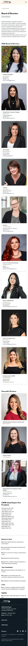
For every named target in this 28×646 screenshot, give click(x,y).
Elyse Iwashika (6, 76)
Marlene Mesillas (6, 377)
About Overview (5, 8)
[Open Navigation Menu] (26, 2)
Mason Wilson (6, 339)
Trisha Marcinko (6, 226)
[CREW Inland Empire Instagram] (25, 631)
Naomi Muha (5, 189)
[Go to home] (6, 2)
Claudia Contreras (7, 264)
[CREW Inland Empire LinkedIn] (23, 631)
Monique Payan (6, 151)
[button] (14, 620)
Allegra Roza (5, 113)
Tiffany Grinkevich (7, 491)
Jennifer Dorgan (6, 457)
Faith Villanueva (6, 302)
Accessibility (4, 634)
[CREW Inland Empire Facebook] (17, 631)
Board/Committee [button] (6, 16)
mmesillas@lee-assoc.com (8, 381)
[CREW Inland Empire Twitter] (20, 631)
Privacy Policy (12, 634)
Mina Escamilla (6, 423)
